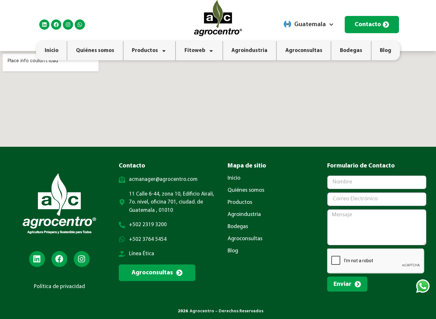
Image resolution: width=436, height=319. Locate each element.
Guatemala (310, 24)
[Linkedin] (44, 24)
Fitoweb (194, 50)
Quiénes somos (95, 50)
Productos (145, 50)
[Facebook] (56, 24)
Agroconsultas (303, 50)
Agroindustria (249, 50)
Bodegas (351, 50)
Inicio (51, 50)
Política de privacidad (59, 286)
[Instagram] (68, 24)
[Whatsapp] (80, 24)
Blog (385, 50)
